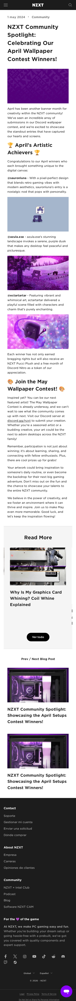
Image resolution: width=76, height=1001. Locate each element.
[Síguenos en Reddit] (53, 956)
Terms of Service (49, 993)
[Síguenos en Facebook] (5, 956)
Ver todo (38, 637)
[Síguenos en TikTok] (44, 956)
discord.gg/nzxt (19, 420)
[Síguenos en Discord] (63, 956)
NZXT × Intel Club (17, 887)
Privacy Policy (33, 993)
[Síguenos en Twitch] (5, 962)
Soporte (9, 815)
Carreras (10, 861)
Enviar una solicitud (18, 828)
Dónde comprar (15, 835)
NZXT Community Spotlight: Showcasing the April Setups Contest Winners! (37, 715)
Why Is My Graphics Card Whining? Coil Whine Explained (36, 598)
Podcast (9, 894)
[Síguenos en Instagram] (25, 956)
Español (44, 973)
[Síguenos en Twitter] (15, 956)
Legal (22, 993)
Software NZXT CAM (19, 906)
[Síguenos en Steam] (15, 962)
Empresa (10, 854)
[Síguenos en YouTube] (34, 956)
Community (41, 17)
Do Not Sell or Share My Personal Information (39, 999)
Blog (7, 900)
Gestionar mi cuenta (18, 822)
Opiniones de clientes (19, 867)
